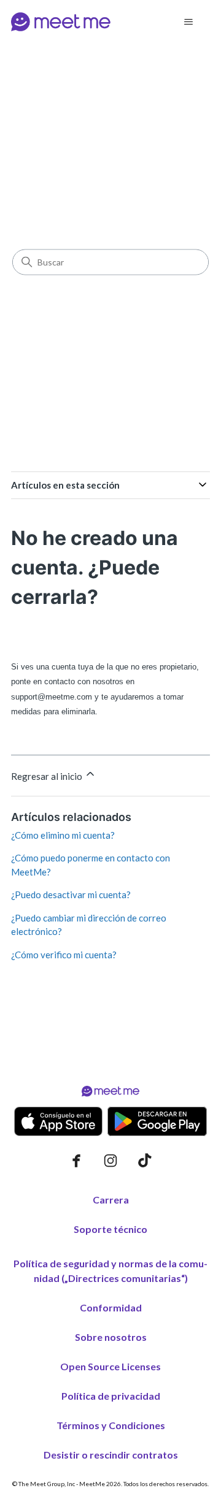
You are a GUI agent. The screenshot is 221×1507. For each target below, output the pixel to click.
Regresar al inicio (47, 776)
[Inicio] (60, 21)
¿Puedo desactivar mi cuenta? (71, 894)
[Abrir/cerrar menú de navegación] (188, 22)
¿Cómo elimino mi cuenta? (63, 835)
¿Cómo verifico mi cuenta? (64, 954)
